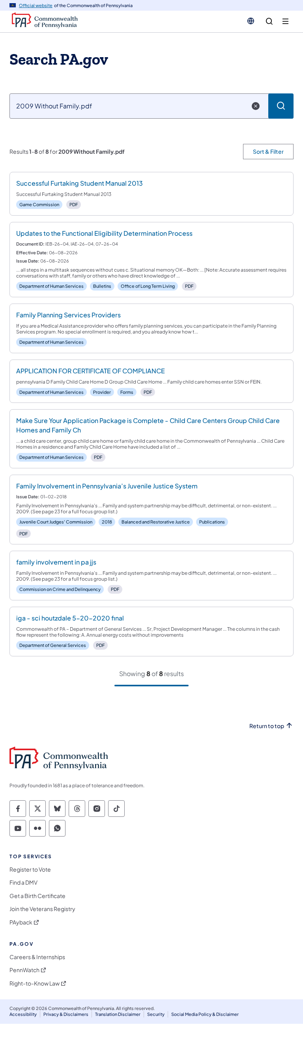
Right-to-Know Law (34, 983)
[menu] (285, 21)
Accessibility (23, 1014)
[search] (269, 21)
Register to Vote (30, 869)
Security (156, 1014)
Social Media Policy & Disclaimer (205, 1014)
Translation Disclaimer (117, 1014)
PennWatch (24, 970)
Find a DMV (23, 882)
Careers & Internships (37, 957)
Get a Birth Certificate (37, 896)
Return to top (266, 726)
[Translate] (250, 21)
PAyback (20, 922)
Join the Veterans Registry (42, 909)
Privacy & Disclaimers (65, 1014)
